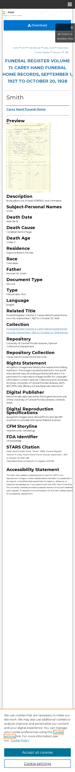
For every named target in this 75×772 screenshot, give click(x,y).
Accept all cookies (37, 752)
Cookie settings (37, 764)
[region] (37, 740)
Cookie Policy (20, 740)
